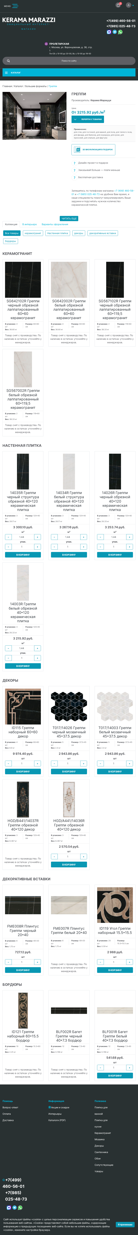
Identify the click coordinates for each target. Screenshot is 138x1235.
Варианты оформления (55, 224)
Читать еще (69, 218)
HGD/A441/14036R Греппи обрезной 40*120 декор (68, 825)
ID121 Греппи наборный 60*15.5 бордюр (23, 1036)
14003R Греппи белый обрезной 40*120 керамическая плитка (23, 612)
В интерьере (29, 224)
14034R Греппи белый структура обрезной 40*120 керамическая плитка (69, 501)
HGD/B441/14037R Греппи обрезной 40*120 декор (23, 825)
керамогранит (33, 233)
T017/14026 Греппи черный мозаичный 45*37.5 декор (69, 732)
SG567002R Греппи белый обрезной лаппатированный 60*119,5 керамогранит (23, 399)
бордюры (10, 241)
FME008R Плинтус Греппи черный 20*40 (23, 930)
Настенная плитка (57, 233)
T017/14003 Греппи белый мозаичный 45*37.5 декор (114, 732)
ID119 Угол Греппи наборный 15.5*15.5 (115, 930)
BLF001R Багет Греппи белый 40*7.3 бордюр (115, 1036)
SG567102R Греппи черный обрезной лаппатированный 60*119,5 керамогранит (115, 309)
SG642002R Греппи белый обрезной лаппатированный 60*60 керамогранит (69, 309)
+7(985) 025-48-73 (120, 26)
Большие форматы (36, 86)
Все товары (12, 233)
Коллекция (11, 224)
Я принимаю (125, 1224)
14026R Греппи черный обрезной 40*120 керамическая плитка (115, 501)
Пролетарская (59, 43)
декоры (78, 233)
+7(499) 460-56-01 (120, 21)
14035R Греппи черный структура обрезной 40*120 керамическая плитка (23, 501)
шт (23, 758)
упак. (23, 541)
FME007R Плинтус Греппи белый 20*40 (69, 930)
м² (23, 531)
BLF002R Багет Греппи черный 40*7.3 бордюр (69, 1036)
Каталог (18, 86)
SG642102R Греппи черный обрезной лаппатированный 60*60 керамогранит (23, 309)
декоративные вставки (102, 233)
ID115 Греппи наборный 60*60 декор (23, 732)
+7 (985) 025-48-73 (88, 194)
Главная (7, 86)
